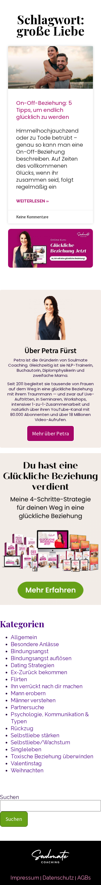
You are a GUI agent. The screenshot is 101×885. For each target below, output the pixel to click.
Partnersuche (27, 707)
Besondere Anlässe (35, 644)
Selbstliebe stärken (35, 735)
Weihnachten (27, 770)
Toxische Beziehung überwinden (52, 756)
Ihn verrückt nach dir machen (46, 686)
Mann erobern (28, 693)
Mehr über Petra (50, 433)
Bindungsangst (29, 651)
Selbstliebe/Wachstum (40, 742)
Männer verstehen (33, 700)
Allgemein (24, 637)
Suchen (9, 797)
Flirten (19, 679)
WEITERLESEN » (32, 201)
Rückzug (22, 728)
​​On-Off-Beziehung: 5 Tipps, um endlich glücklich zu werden (44, 110)
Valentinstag (26, 763)
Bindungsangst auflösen (41, 658)
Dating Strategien (32, 665)
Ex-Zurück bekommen (39, 672)
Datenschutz (58, 877)
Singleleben (26, 749)
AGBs (84, 877)
